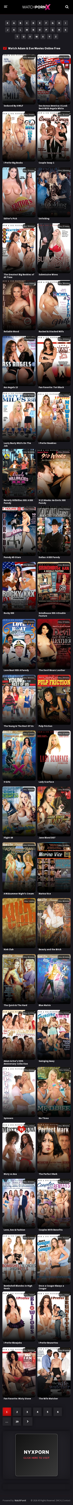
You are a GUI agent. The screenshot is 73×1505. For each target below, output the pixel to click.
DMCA (58, 1500)
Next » (27, 1421)
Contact (66, 1500)
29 (17, 1421)
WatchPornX (20, 1500)
